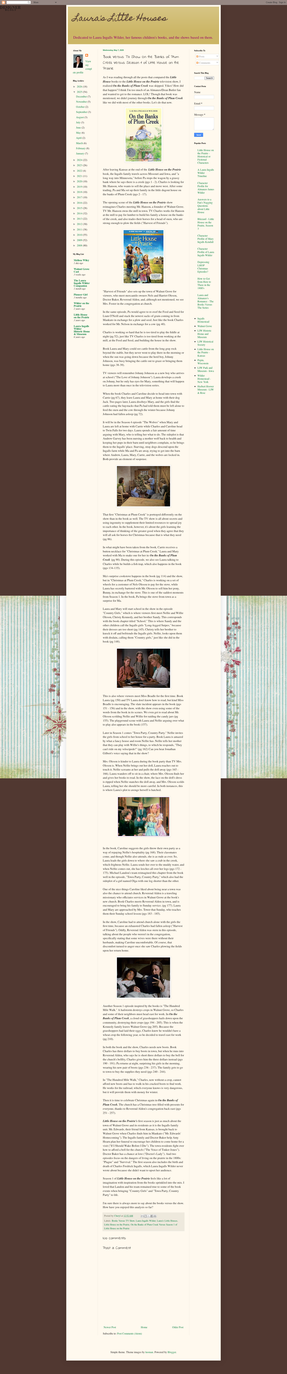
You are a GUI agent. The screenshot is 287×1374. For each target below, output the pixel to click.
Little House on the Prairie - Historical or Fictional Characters (205, 156)
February (81, 148)
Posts (201, 56)
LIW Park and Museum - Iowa (205, 369)
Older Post (177, 1327)
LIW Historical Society (205, 343)
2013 (80, 218)
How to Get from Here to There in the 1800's (204, 283)
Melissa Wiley (81, 260)
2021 (80, 176)
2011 (80, 229)
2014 (80, 213)
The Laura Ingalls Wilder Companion (82, 283)
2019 (80, 186)
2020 (80, 181)
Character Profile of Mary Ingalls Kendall (205, 239)
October (80, 106)
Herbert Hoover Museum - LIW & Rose (205, 389)
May (79, 132)
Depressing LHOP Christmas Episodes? (203, 266)
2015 (80, 208)
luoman (149, 1352)
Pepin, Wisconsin (202, 361)
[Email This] (142, 1216)
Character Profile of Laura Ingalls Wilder (205, 252)
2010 (80, 234)
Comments (204, 62)
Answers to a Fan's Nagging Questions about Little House (205, 206)
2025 (80, 91)
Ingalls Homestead (203, 320)
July (78, 122)
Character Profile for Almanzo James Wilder (205, 187)
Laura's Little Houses (120, 18)
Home (144, 1327)
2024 (80, 160)
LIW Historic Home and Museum (204, 334)
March (80, 143)
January (80, 153)
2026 (80, 86)
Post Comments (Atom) (129, 1333)
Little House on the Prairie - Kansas (205, 352)
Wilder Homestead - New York (204, 379)
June (79, 127)
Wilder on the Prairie (81, 304)
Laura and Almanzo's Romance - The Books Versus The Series (205, 301)
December (82, 96)
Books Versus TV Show (123, 1220)
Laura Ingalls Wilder (146, 1220)
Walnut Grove (204, 326)
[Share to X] (148, 1216)
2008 (80, 245)
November (82, 101)
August (80, 117)
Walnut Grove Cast (81, 270)
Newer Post (110, 1327)
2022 (80, 170)
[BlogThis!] (145, 1216)
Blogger (172, 1352)
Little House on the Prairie (116, 1224)
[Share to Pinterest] (155, 1216)
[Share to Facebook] (151, 1216)
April (79, 137)
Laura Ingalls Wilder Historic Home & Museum (82, 330)
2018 (80, 192)
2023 (80, 165)
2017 (80, 197)
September (82, 112)
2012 (80, 224)
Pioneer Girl (81, 294)
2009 (80, 240)
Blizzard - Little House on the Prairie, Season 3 (205, 223)
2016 (80, 202)
